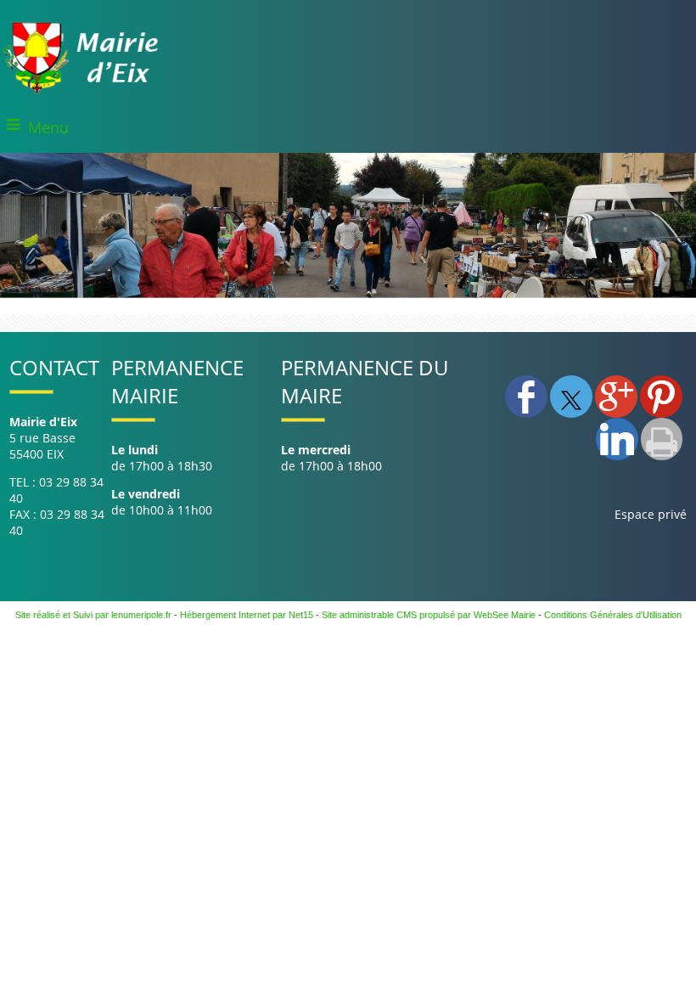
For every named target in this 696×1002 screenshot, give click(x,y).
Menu (48, 127)
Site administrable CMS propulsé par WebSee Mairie (429, 615)
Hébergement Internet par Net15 (246, 615)
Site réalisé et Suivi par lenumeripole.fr (93, 615)
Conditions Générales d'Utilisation (613, 615)
